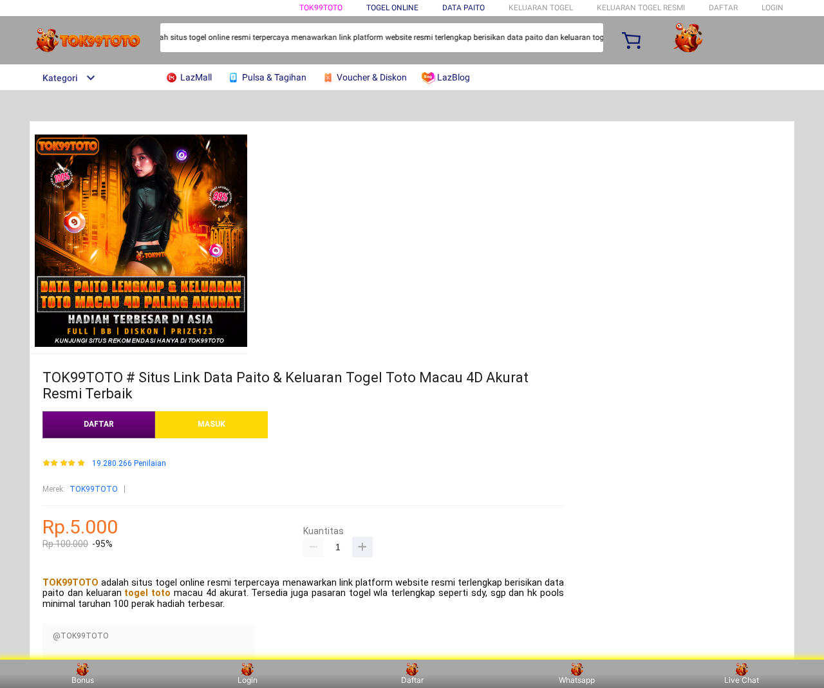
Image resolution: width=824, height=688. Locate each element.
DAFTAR (723, 7)
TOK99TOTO (320, 7)
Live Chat (741, 680)
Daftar (412, 680)
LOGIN (772, 7)
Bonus (82, 680)
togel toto (147, 593)
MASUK (211, 424)
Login (248, 680)
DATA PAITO (463, 7)
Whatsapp (577, 680)
